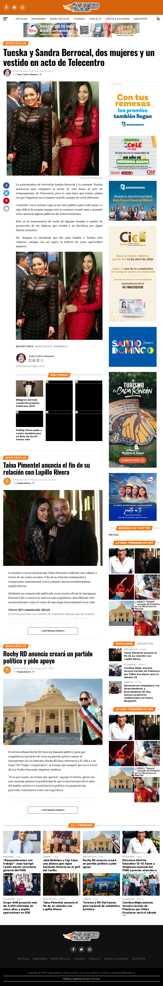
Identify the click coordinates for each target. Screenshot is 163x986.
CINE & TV (95, 18)
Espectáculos (59, 18)
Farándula (61, 346)
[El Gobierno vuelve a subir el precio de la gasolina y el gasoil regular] (121, 587)
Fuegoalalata (24, 483)
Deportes (140, 18)
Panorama (39, 18)
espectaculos (44, 346)
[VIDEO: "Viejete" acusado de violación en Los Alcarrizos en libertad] (147, 605)
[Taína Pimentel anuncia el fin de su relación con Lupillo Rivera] (147, 561)
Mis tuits (114, 534)
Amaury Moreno (91, 978)
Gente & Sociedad (118, 18)
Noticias (21, 18)
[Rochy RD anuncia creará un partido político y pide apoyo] (121, 613)
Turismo (79, 18)
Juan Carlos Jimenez (27, 74)
